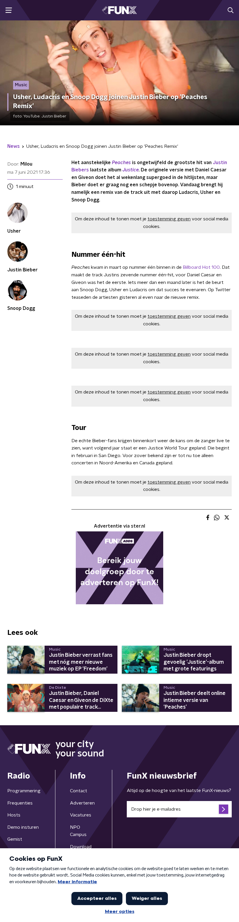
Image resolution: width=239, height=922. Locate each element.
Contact (78, 790)
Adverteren (82, 803)
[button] (8, 10)
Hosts (13, 815)
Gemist (14, 839)
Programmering (24, 790)
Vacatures (80, 815)
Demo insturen (23, 827)
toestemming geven (169, 219)
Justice (130, 170)
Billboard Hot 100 (201, 267)
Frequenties (20, 803)
